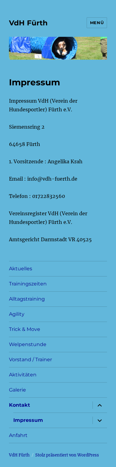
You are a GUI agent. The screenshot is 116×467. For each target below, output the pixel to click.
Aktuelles (20, 269)
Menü (97, 22)
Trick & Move (24, 329)
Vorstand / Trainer (30, 359)
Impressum (28, 420)
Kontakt (19, 405)
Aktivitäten (23, 375)
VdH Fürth (28, 23)
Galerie (17, 390)
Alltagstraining (27, 299)
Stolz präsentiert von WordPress (67, 455)
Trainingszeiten (28, 284)
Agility (16, 314)
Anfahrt (18, 435)
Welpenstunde (27, 344)
